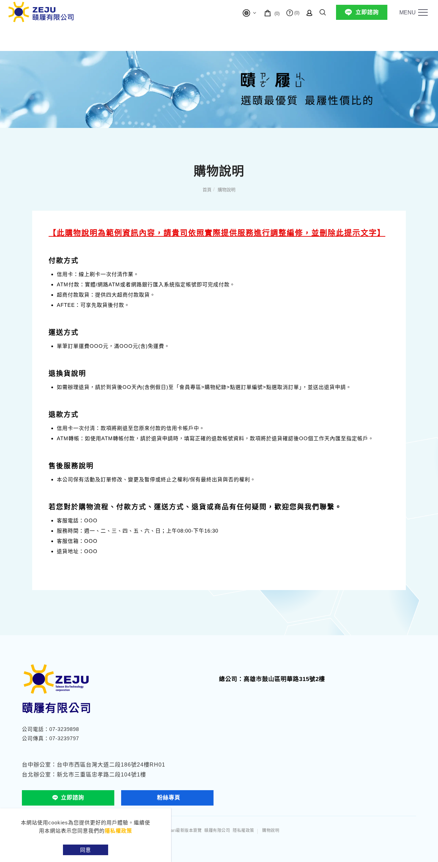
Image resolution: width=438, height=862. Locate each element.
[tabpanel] (219, 89)
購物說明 (226, 189)
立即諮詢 (367, 12)
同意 (85, 850)
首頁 (207, 189)
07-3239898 (64, 729)
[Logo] (41, 11)
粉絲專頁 (168, 797)
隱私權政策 (118, 831)
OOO (91, 520)
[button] (322, 11)
